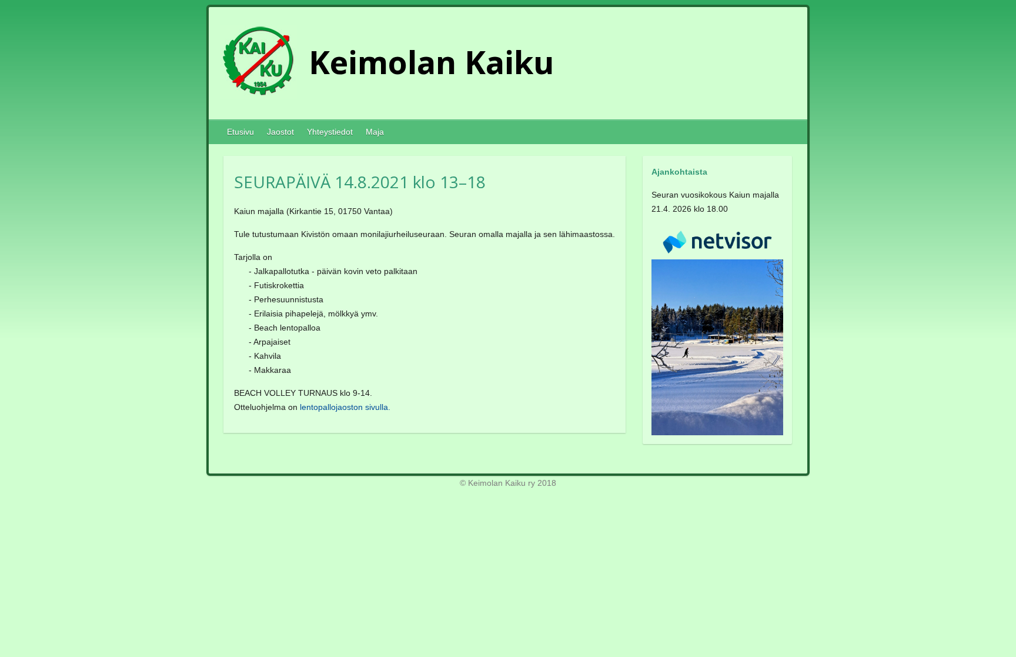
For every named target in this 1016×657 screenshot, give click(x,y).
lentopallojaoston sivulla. (345, 407)
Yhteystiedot (330, 131)
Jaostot (280, 131)
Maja (375, 131)
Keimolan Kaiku (431, 61)
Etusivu (240, 131)
